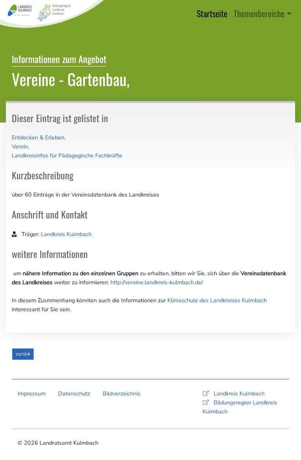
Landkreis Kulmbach (66, 234)
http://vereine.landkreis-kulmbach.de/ (157, 282)
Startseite (213, 13)
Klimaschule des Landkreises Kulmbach (217, 300)
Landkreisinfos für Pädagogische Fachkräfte (67, 155)
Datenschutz (74, 393)
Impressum (31, 393)
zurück (23, 353)
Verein (20, 146)
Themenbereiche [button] (259, 13)
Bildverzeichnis (121, 393)
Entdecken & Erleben (38, 137)
